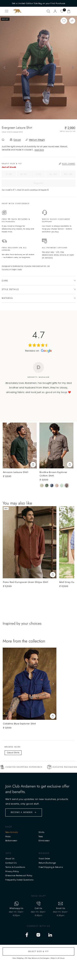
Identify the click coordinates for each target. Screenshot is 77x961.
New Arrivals (11, 832)
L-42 (41, 175)
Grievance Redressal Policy (18, 875)
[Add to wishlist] (64, 20)
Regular (46, 184)
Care (5, 280)
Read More (39, 150)
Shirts (41, 832)
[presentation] (4, 67)
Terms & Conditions (15, 867)
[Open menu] (6, 11)
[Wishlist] (62, 11)
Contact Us (11, 862)
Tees (40, 836)
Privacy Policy (12, 871)
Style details (10, 289)
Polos (8, 836)
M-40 (25, 175)
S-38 (11, 175)
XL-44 (55, 175)
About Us (10, 858)
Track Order (44, 858)
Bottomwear (11, 840)
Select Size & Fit (38, 951)
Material (7, 298)
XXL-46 (69, 175)
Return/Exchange (47, 862)
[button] (68, 11)
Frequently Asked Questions (19, 879)
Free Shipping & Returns (51, 867)
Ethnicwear (44, 840)
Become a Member (22, 812)
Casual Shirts (13, 752)
